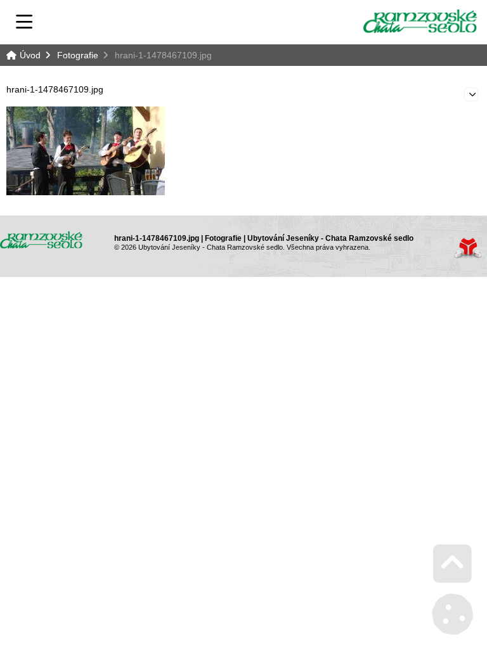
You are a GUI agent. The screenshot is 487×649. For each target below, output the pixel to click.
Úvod (420, 21)
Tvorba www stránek (467, 248)
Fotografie (77, 55)
